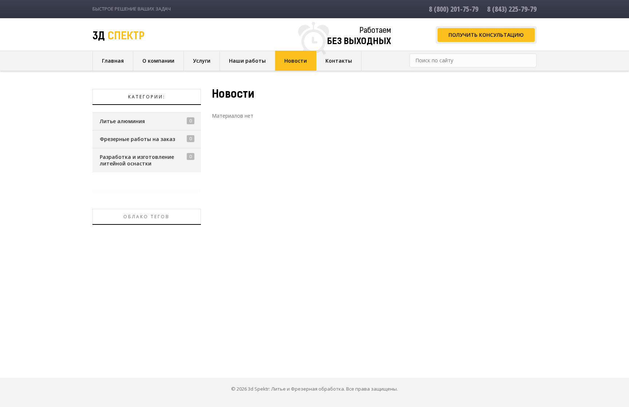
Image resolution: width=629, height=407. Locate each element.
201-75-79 (453, 9)
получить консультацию (486, 34)
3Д (118, 37)
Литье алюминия (122, 121)
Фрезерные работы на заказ (137, 139)
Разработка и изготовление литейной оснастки (137, 160)
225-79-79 (512, 9)
